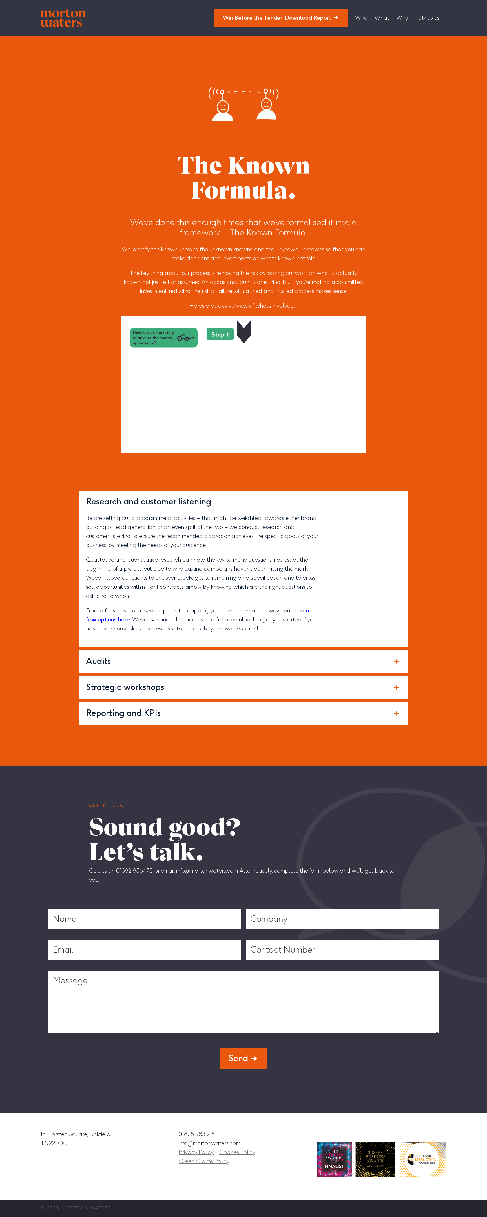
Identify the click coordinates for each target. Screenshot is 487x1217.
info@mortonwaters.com (209, 1143)
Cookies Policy (237, 1152)
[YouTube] (442, 1134)
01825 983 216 (197, 1134)
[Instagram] (390, 1134)
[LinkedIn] (416, 1134)
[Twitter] (429, 1134)
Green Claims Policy (204, 1161)
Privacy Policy (196, 1152)
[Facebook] (403, 1134)
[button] (243, 502)
